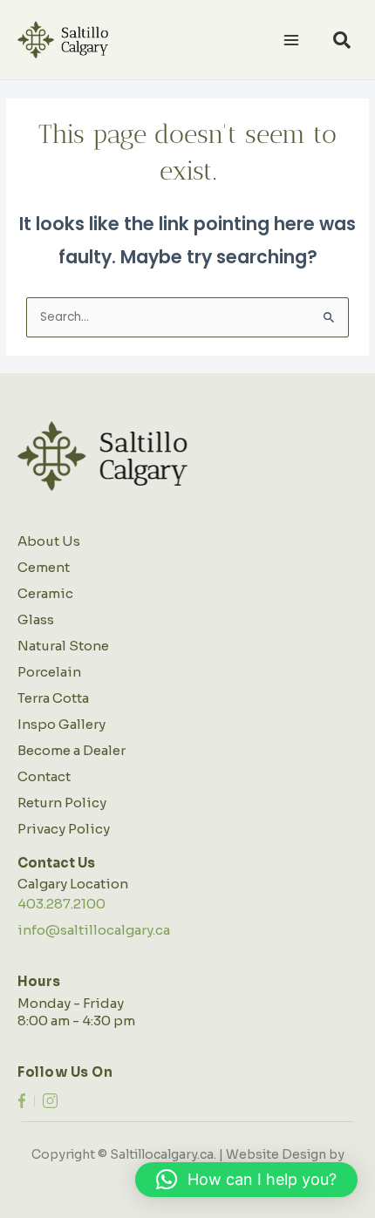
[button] (246, 1179)
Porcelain (49, 671)
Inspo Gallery (61, 724)
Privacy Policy (63, 828)
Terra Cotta (53, 698)
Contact (44, 776)
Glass (35, 619)
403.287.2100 (61, 903)
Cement (43, 567)
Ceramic (45, 593)
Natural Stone (63, 645)
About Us (48, 541)
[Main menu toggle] (292, 40)
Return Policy (61, 802)
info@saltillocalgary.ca (93, 930)
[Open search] (342, 40)
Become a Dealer (71, 750)
